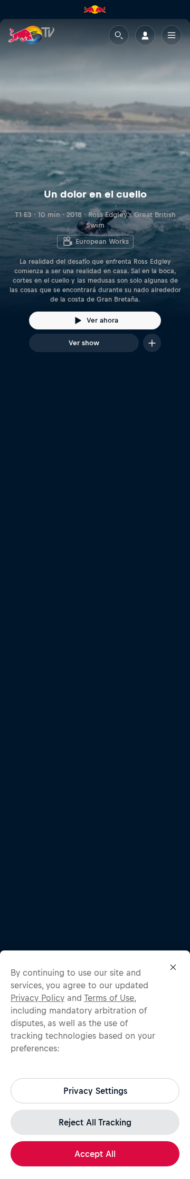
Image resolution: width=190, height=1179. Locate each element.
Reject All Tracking (95, 1122)
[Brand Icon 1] (95, 9)
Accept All (95, 1154)
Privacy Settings (95, 1090)
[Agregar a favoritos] (152, 343)
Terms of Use (109, 997)
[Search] (119, 35)
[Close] (173, 967)
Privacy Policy (37, 997)
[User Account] (145, 35)
